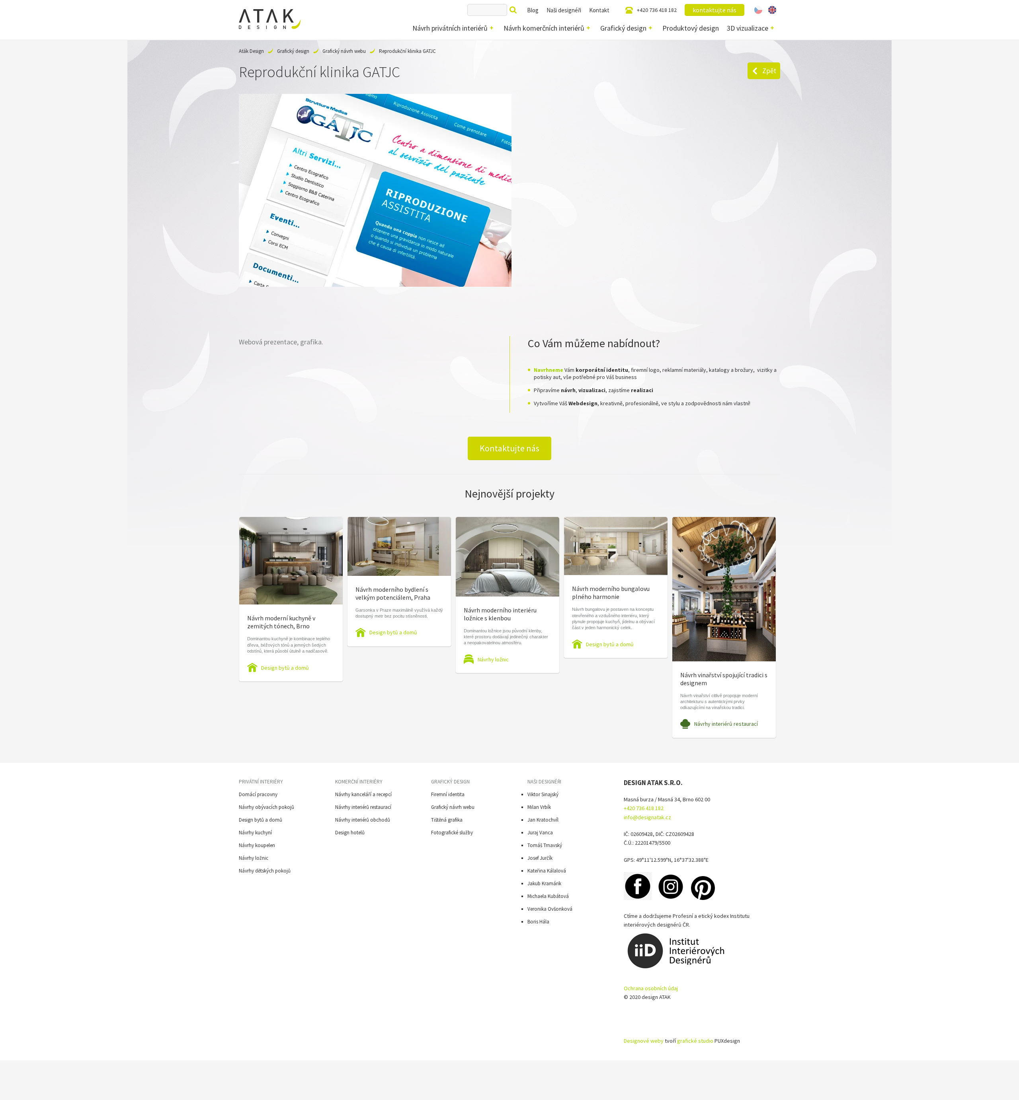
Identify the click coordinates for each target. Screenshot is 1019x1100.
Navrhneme (548, 369)
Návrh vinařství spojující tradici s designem (723, 679)
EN (772, 10)
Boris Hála (538, 921)
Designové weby (644, 1040)
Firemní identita (448, 794)
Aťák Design (251, 51)
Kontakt (599, 10)
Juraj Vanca (540, 832)
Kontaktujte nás (509, 448)
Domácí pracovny (258, 794)
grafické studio (695, 1040)
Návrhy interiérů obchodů (362, 819)
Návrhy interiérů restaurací (726, 723)
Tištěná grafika (447, 819)
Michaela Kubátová (548, 896)
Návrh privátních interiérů (450, 28)
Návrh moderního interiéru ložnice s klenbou (500, 614)
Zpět (769, 70)
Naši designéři (564, 10)
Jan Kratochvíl (542, 819)
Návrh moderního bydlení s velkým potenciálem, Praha (392, 593)
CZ (758, 10)
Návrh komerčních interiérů (544, 28)
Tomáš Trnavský (544, 845)
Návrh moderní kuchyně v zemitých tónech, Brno (281, 622)
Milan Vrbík (539, 807)
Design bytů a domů (285, 667)
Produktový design (690, 28)
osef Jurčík (541, 858)
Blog (533, 10)
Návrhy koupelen (257, 845)
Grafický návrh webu (344, 51)
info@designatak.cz (647, 817)
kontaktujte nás (714, 10)
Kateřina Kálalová (546, 870)
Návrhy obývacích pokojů (266, 807)
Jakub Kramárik (544, 883)
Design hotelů (350, 832)
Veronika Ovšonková (549, 909)
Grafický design (623, 28)
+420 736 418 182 (657, 10)
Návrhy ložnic (493, 659)
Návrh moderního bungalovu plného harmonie (611, 593)
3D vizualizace (747, 28)
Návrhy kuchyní (255, 832)
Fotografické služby (452, 832)
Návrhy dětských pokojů (265, 870)
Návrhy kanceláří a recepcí (363, 794)
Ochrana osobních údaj (651, 988)
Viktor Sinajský (542, 794)
